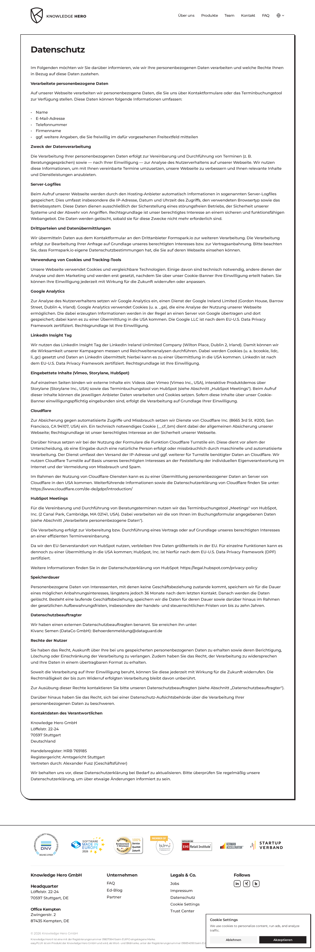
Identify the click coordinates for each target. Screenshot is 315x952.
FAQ (111, 883)
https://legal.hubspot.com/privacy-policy (218, 567)
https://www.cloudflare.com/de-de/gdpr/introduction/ (81, 489)
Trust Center (182, 911)
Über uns (186, 15)
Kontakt (248, 15)
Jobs (174, 883)
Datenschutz (182, 897)
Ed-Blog (114, 890)
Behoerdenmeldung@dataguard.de (127, 631)
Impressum (181, 890)
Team (229, 15)
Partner (114, 897)
